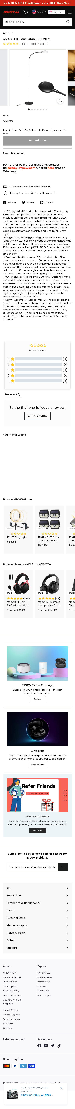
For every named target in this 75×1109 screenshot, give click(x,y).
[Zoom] (60, 100)
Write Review (37, 416)
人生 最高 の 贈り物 (12, 999)
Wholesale (43, 990)
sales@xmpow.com (21, 168)
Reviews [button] (13, 394)
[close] (61, 1088)
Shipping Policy (11, 990)
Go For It (37, 830)
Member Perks (45, 977)
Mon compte (44, 995)
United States (10, 1010)
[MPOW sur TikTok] (59, 1046)
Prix (5, 115)
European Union (11, 1019)
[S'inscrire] (63, 867)
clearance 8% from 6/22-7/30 (32, 564)
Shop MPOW (44, 972)
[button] (11, 44)
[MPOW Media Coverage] (37, 663)
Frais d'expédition (27, 130)
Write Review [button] (37, 350)
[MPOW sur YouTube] (46, 1046)
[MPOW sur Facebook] (39, 1046)
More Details (37, 764)
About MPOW (10, 972)
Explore (37, 699)
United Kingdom (11, 1014)
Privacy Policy (10, 981)
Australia (8, 1023)
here (51, 168)
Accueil (6, 33)
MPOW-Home (23, 499)
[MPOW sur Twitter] (52, 1046)
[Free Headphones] (37, 795)
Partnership (44, 981)
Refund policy (10, 986)
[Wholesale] (37, 729)
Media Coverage (12, 977)
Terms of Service (12, 995)
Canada (7, 1028)
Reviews (42, 986)
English (56, 12)
